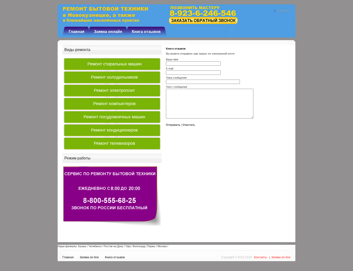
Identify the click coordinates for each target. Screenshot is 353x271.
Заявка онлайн (108, 32)
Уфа (128, 246)
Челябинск (95, 246)
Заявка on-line (89, 257)
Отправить (173, 124)
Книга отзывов (146, 32)
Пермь (151, 246)
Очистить (189, 124)
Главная (76, 32)
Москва (162, 246)
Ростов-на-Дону (113, 246)
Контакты (284, 10)
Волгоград (139, 246)
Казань (82, 246)
